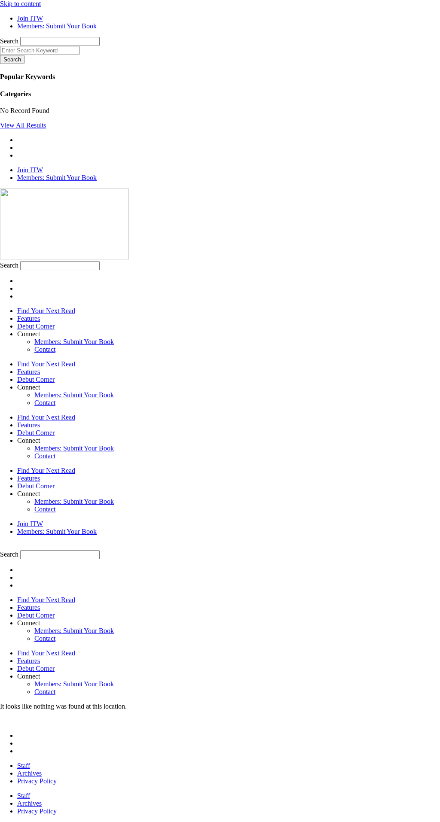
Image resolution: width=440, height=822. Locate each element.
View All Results (23, 125)
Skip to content (20, 3)
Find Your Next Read (46, 310)
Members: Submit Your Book (74, 341)
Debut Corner (36, 326)
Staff (23, 765)
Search (9, 41)
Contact (44, 349)
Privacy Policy (37, 781)
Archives (29, 773)
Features (28, 318)
